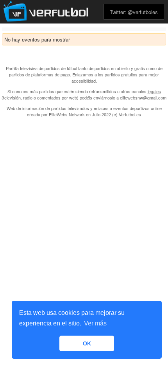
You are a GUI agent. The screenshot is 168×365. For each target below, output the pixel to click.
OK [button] (87, 343)
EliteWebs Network (67, 114)
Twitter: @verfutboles (134, 12)
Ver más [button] (95, 323)
